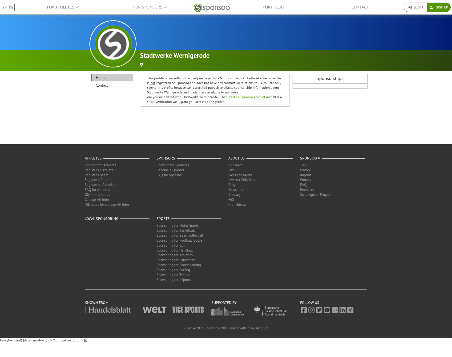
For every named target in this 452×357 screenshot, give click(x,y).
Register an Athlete (99, 170)
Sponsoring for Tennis (173, 275)
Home (100, 77)
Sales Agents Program (316, 194)
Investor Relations (241, 179)
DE (11, 7)
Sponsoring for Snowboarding (179, 265)
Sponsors (166, 158)
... (17, 7)
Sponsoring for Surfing (173, 270)
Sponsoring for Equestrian (176, 260)
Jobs (231, 170)
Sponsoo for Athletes (100, 165)
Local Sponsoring (101, 218)
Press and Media (240, 175)
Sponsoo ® (310, 158)
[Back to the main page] (212, 7)
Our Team (235, 165)
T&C (303, 165)
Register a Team (96, 175)
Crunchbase (237, 204)
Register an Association (102, 184)
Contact (360, 7)
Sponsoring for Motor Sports (178, 225)
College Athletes (97, 199)
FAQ (303, 184)
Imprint (305, 175)
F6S (231, 199)
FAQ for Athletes (97, 189)
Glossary (234, 194)
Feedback (307, 189)
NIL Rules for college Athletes (107, 204)
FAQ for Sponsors (169, 175)
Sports (163, 218)
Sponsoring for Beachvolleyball (180, 235)
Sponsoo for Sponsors (173, 165)
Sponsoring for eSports (174, 279)
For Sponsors (148, 7)
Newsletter (236, 189)
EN (5, 7)
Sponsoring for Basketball (176, 230)
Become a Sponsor (170, 170)
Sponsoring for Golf (171, 245)
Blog (231, 184)
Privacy (305, 170)
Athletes (93, 158)
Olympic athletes (97, 194)
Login (418, 7)
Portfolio (273, 7)
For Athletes (61, 7)
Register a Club (96, 179)
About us (236, 158)
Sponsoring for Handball (175, 250)
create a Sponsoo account (246, 97)
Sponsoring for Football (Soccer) (181, 240)
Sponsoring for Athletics (175, 255)
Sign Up (441, 7)
